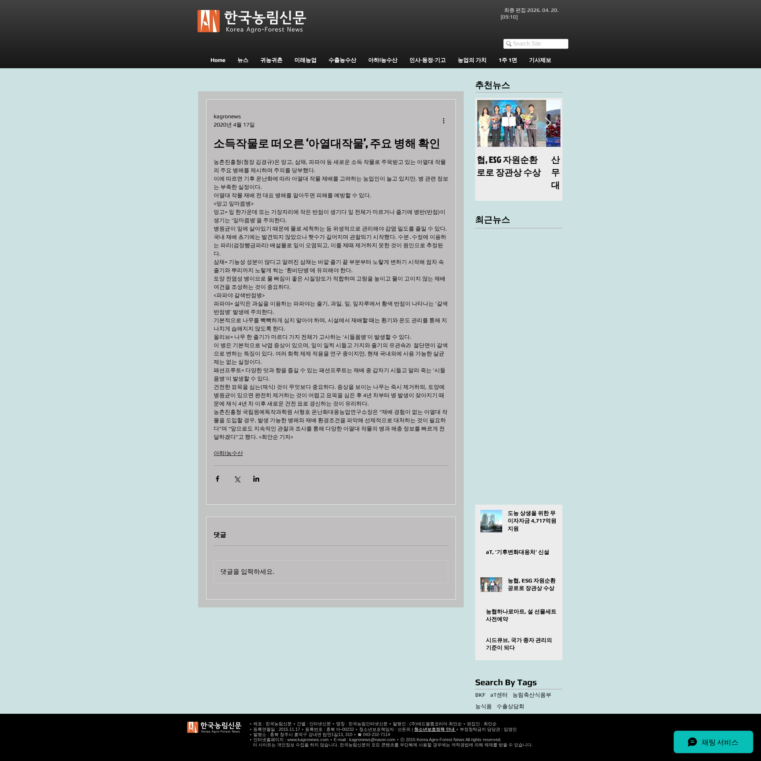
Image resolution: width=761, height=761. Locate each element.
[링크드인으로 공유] (256, 478)
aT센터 (499, 695)
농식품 (483, 706)
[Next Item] (547, 123)
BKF (480, 695)
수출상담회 (510, 706)
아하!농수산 (228, 453)
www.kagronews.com (308, 739)
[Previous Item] (489, 123)
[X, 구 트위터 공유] (237, 478)
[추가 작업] (443, 120)
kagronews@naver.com (372, 739)
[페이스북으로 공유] (217, 478)
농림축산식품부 (531, 695)
